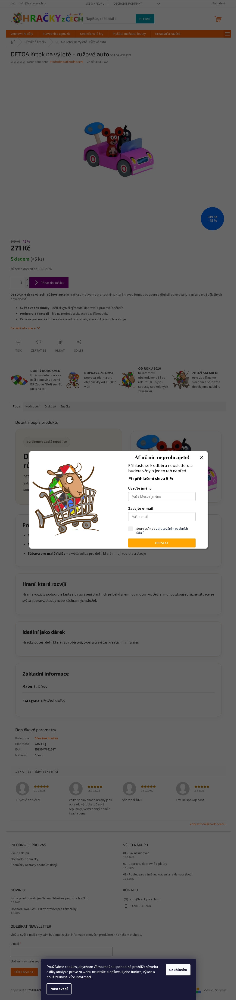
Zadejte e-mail (140, 508)
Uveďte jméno (140, 488)
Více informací (80, 977)
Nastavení (59, 988)
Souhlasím (178, 969)
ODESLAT (162, 543)
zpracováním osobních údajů (162, 530)
